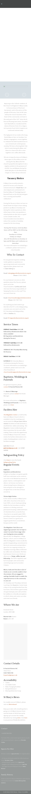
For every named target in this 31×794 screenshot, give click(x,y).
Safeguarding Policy (10, 462)
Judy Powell (21, 762)
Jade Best (24, 764)
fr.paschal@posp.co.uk (10, 675)
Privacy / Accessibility (23, 792)
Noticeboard (13, 704)
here (12, 405)
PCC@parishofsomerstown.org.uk (18, 318)
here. (19, 718)
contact (6, 387)
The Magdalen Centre (10, 415)
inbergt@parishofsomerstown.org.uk (19, 273)
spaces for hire (15, 753)
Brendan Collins (9, 760)
